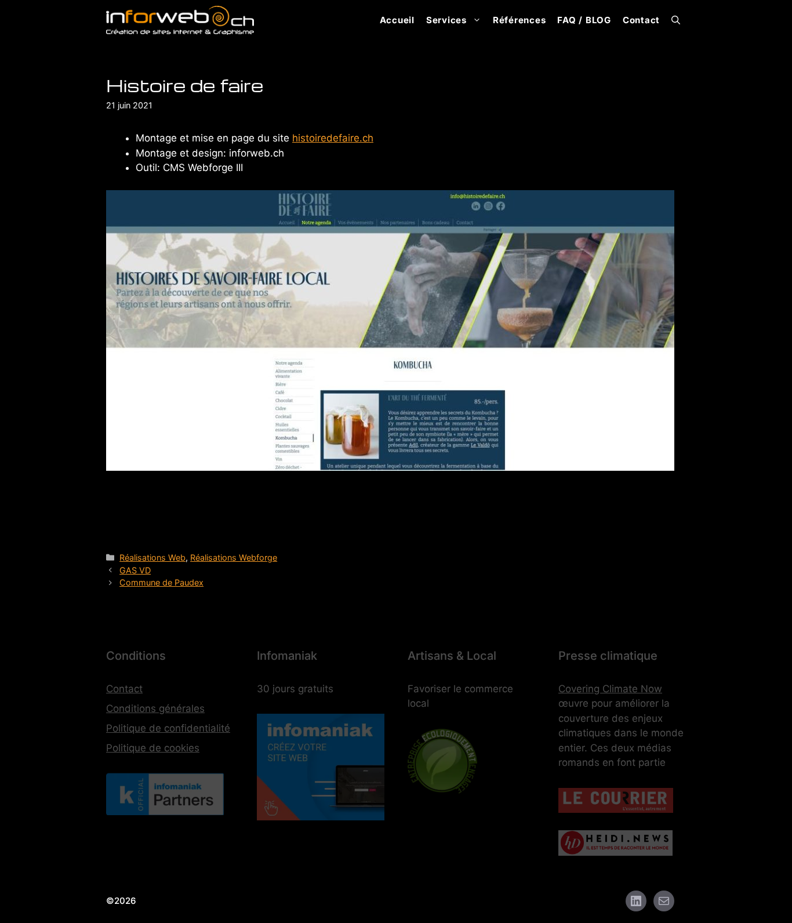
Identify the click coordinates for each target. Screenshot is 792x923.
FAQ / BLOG (584, 20)
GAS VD (135, 570)
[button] (676, 20)
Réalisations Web (152, 557)
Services (446, 20)
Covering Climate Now (610, 689)
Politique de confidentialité (168, 728)
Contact (641, 20)
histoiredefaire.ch (332, 138)
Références (519, 20)
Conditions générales (155, 708)
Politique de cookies (152, 748)
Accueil (397, 20)
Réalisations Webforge (233, 557)
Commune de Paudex (161, 582)
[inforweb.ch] (180, 20)
